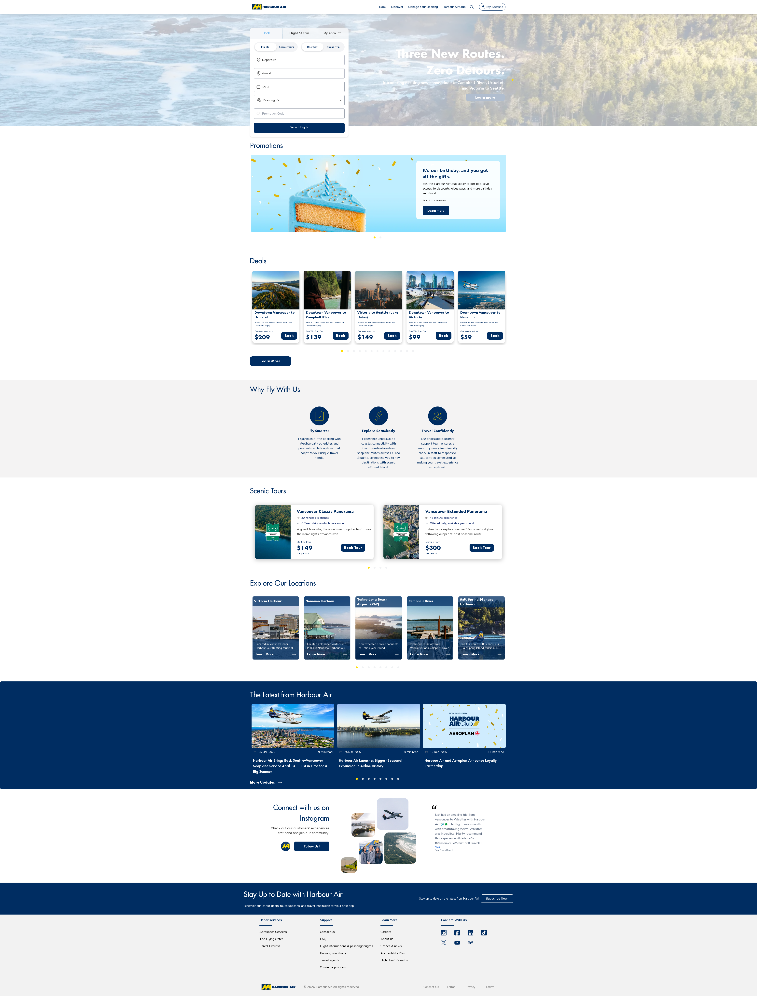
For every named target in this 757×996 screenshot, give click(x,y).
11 (401, 351)
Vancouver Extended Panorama (456, 511)
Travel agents (329, 960)
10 (395, 351)
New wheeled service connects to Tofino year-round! (378, 646)
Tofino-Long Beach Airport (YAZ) (372, 601)
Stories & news (391, 946)
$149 (304, 547)
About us (386, 939)
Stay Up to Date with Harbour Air (293, 894)
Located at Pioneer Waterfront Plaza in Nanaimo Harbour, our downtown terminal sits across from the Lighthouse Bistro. (326, 646)
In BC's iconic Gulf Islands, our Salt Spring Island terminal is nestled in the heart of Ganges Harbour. (480, 646)
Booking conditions (333, 953)
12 (407, 351)
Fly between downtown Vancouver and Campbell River (429, 646)
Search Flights (299, 127)
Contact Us (431, 987)
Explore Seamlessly (378, 431)
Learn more (485, 97)
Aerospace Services (273, 932)
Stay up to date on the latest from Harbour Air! (449, 898)
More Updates (262, 782)
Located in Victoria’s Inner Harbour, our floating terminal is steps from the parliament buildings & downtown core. (276, 646)
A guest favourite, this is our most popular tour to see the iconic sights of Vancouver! (334, 531)
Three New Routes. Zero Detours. (450, 61)
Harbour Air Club (454, 7)
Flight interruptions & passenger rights (346, 946)
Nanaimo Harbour (320, 601)
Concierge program (333, 967)
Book (266, 33)
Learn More (435, 222)
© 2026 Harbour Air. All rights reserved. (332, 987)
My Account (332, 33)
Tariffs (489, 987)
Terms (450, 987)
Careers (385, 932)
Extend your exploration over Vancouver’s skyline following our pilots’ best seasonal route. (459, 531)
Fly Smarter (319, 431)
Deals (258, 260)
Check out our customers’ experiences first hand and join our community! (300, 830)
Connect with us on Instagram (301, 813)
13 (413, 351)
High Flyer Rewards (394, 960)
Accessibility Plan (392, 953)
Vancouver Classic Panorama (325, 511)
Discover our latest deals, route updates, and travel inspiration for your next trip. (299, 906)
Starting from (304, 542)
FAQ (323, 939)
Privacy (470, 987)
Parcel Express (269, 946)
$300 (433, 547)
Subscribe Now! (497, 898)
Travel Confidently (438, 431)
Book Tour (353, 548)
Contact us (327, 932)
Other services (270, 920)
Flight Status (299, 33)
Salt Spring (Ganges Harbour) (476, 601)
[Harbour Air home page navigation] (269, 7)
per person (303, 553)
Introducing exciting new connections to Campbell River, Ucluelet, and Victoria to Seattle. (444, 85)
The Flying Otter (271, 939)
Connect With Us (454, 920)
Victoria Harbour (268, 601)
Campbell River (421, 601)
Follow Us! (312, 846)
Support (326, 920)
